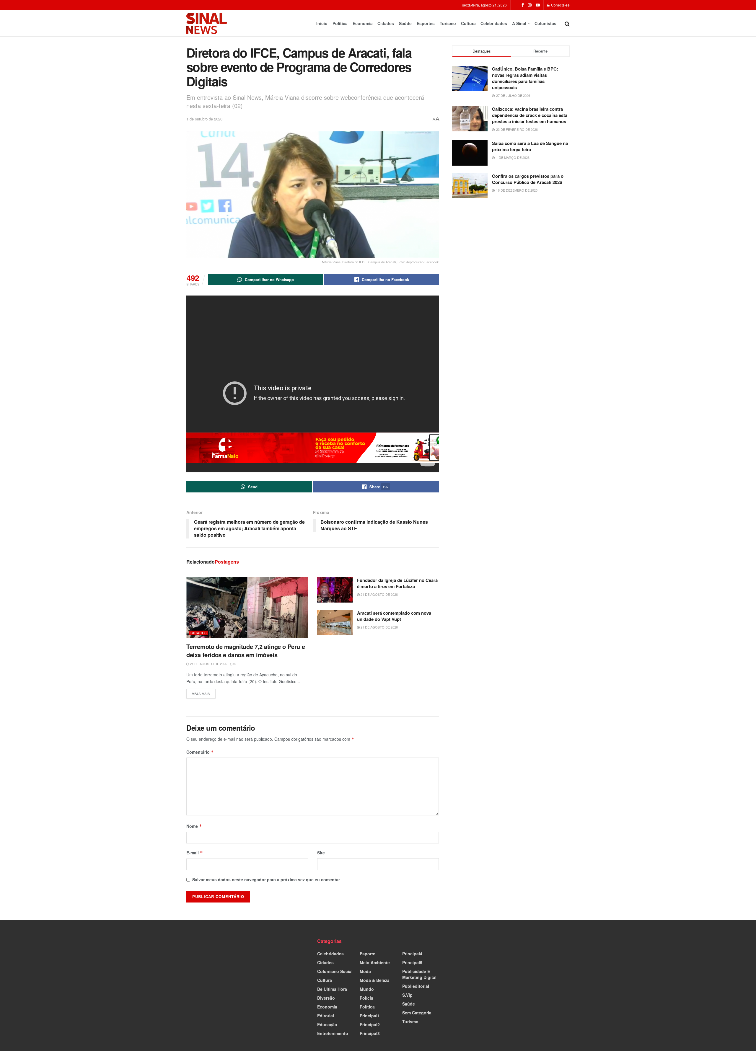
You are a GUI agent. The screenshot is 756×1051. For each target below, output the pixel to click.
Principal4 (412, 954)
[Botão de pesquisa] (567, 23)
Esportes (426, 23)
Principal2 (370, 1024)
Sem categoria (416, 1013)
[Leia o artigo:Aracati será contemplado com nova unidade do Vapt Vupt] (335, 622)
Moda (365, 971)
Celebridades (493, 23)
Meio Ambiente (375, 962)
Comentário (200, 752)
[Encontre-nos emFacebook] (523, 5)
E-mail (194, 853)
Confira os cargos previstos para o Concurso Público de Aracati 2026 (527, 179)
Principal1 (370, 1016)
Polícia (366, 998)
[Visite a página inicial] (206, 23)
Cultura (468, 23)
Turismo (448, 23)
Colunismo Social (335, 971)
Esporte (367, 954)
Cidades (385, 23)
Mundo (367, 989)
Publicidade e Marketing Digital (419, 974)
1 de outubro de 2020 (204, 119)
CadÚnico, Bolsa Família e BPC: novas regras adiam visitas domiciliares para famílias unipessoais (525, 78)
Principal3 (370, 1033)
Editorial (325, 1016)
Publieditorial (415, 986)
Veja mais (204, 692)
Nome (194, 826)
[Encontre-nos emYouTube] (538, 5)
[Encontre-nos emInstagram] (530, 5)
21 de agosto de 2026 (208, 663)
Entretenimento (332, 1033)
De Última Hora (332, 989)
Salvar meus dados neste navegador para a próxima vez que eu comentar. (266, 879)
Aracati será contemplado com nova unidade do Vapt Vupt (394, 616)
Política (340, 23)
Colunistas (545, 23)
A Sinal (519, 23)
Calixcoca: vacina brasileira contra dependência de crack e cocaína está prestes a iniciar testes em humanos (529, 115)
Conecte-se (560, 4)
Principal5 (412, 962)
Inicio (322, 23)
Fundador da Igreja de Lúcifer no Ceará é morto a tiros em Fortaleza (397, 583)
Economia (363, 23)
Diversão (326, 998)
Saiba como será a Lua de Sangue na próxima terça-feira (530, 146)
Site (321, 853)
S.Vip (407, 995)
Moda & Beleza (375, 980)
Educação (327, 1024)
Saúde (405, 23)
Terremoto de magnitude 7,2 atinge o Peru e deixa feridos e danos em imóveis (245, 650)
